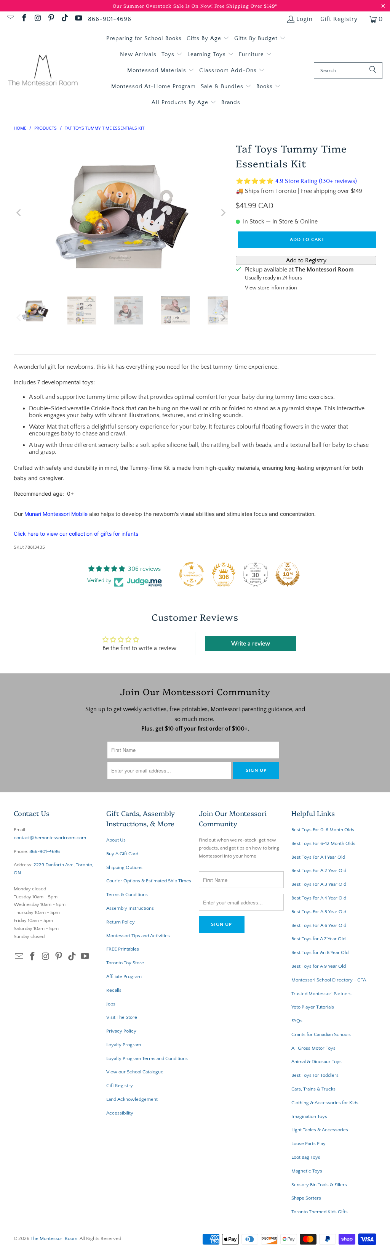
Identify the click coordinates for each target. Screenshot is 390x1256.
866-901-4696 (109, 19)
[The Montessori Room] (43, 70)
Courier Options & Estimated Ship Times (148, 880)
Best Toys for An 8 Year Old (319, 952)
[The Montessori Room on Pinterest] (51, 19)
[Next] (222, 212)
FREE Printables (122, 949)
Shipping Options (124, 867)
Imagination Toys (309, 1116)
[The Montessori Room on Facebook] (23, 19)
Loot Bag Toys (305, 1157)
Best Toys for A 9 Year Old (318, 966)
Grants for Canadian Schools (321, 1034)
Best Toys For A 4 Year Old (318, 898)
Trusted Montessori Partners (321, 993)
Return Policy (120, 922)
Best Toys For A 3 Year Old (318, 884)
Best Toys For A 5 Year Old (318, 911)
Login (304, 19)
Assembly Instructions (130, 908)
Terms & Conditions (127, 894)
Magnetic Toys (306, 1171)
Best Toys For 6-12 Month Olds (323, 843)
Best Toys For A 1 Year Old (318, 857)
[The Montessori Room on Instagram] (37, 19)
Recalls (113, 990)
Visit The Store (121, 1017)
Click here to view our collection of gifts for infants (76, 533)
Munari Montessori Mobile (56, 514)
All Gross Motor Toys (313, 1048)
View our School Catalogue (134, 1072)
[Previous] (19, 212)
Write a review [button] (250, 643)
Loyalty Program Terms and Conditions (147, 1058)
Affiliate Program (124, 976)
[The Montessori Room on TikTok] (64, 19)
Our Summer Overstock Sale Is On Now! (163, 5)
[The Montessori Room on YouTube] (78, 19)
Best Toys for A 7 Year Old (318, 938)
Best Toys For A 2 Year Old (318, 870)
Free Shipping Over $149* (245, 5)
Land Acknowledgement (132, 1099)
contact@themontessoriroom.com (50, 837)
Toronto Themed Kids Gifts (319, 1211)
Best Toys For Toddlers (315, 1075)
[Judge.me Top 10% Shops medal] (287, 574)
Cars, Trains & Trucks (313, 1089)
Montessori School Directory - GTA (328, 980)
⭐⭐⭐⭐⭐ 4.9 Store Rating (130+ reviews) (296, 181)
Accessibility (119, 1113)
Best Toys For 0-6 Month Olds (322, 829)
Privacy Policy (121, 1031)
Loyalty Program (123, 1044)
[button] (208, 39)
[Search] (372, 70)
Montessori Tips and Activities (138, 935)
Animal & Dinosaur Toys (316, 1061)
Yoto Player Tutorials (312, 1007)
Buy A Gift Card (122, 853)
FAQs (296, 1020)
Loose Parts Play (308, 1143)
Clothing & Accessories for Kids (324, 1102)
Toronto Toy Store (125, 962)
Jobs (110, 1004)
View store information (271, 288)
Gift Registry (339, 19)
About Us (116, 840)
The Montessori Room (53, 1238)
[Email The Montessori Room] (10, 19)
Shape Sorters (306, 1198)
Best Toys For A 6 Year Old (318, 925)
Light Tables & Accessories (319, 1129)
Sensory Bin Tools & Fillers (319, 1184)
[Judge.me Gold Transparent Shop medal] (191, 574)
